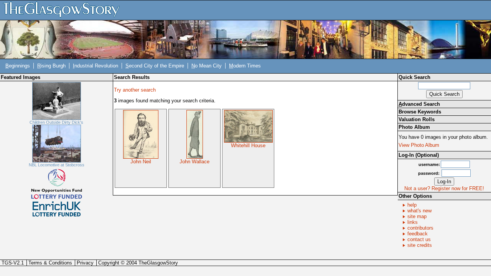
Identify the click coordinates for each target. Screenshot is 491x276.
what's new (419, 211)
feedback (417, 234)
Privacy (85, 263)
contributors (420, 228)
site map (417, 216)
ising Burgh (51, 66)
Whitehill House (248, 145)
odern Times (245, 66)
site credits (419, 245)
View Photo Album (419, 145)
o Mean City (206, 66)
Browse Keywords (420, 112)
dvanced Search (419, 104)
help (412, 205)
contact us (419, 239)
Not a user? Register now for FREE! (444, 188)
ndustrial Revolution (95, 66)
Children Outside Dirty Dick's (56, 122)
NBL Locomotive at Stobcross (56, 165)
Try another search (135, 90)
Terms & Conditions (50, 263)
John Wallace (194, 161)
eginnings (17, 66)
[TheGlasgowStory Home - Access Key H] (64, 10)
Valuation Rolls (417, 119)
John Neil (140, 161)
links (412, 222)
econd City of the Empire (154, 66)
